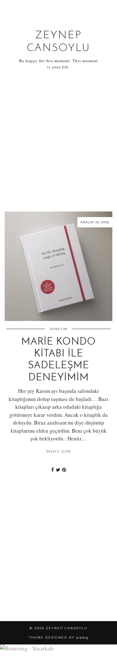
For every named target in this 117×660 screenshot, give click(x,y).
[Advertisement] (58, 140)
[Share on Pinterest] (64, 470)
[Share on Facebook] (52, 470)
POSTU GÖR (58, 451)
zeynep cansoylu (66, 628)
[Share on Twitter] (58, 470)
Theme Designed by (58, 637)
